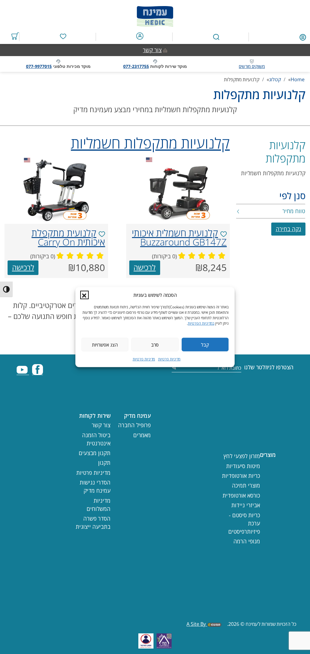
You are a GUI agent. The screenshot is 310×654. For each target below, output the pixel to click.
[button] (84, 295)
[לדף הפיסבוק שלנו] (37, 372)
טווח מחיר (293, 211)
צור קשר (152, 50)
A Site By (196, 624)
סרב (155, 344)
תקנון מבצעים (94, 453)
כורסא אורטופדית (241, 495)
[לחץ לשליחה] (174, 368)
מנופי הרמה (246, 541)
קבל (205, 344)
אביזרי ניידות (245, 505)
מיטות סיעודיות (243, 466)
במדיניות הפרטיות (201, 323)
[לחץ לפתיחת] (302, 36)
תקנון (104, 462)
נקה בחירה (288, 229)
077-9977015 (39, 66)
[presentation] (178, 189)
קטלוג (275, 79)
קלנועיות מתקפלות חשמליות (273, 173)
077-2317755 (136, 66)
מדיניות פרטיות (169, 359)
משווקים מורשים (252, 66)
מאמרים (142, 435)
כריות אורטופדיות (241, 475)
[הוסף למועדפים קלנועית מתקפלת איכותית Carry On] (102, 234)
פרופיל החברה (134, 425)
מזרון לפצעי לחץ (241, 456)
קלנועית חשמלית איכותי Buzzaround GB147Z (179, 237)
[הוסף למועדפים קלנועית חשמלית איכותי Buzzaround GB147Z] (223, 234)
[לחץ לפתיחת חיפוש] (216, 37)
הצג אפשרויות (105, 344)
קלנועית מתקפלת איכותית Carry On (68, 237)
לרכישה (145, 267)
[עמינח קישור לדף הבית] (155, 14)
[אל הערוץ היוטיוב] (23, 372)
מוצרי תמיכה (246, 485)
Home (298, 79)
